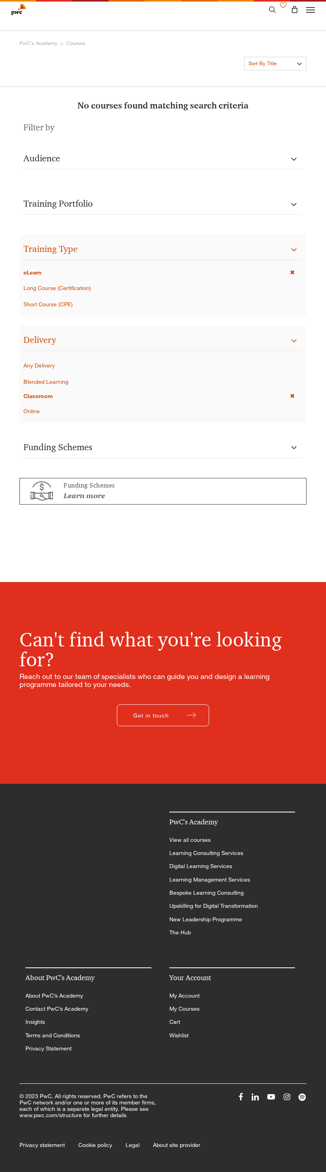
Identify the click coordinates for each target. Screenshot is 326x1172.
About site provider (176, 1145)
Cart (174, 1022)
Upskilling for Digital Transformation (213, 906)
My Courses (184, 1009)
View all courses (190, 840)
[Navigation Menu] (310, 10)
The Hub (180, 932)
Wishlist (178, 1035)
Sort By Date (263, 78)
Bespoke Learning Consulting (206, 893)
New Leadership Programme (205, 919)
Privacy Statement (48, 1048)
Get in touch (151, 715)
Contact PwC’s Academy (56, 1009)
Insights (35, 1022)
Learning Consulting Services (206, 853)
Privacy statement (42, 1145)
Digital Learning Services (200, 866)
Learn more (84, 495)
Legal (133, 1145)
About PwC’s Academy (54, 995)
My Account (184, 995)
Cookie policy (95, 1145)
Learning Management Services (209, 879)
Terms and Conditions (52, 1035)
